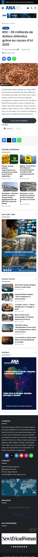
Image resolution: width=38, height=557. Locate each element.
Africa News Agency (11, 49)
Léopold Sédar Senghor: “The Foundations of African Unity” (24, 296)
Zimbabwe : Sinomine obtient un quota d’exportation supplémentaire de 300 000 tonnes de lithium (10, 198)
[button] (34, 529)
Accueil (6, 23)
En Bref (12, 23)
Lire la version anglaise (19, 121)
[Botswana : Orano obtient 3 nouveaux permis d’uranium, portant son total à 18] (28, 186)
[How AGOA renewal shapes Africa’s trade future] (7, 288)
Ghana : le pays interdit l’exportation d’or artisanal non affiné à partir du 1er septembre (9, 171)
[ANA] (13, 8)
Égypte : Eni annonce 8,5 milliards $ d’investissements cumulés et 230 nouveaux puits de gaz (28, 171)
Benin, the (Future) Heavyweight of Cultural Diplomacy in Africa (24, 317)
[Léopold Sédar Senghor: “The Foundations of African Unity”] (7, 297)
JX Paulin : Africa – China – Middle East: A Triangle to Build (25, 307)
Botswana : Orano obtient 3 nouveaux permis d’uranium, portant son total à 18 (27, 197)
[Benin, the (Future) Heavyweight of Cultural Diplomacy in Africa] (7, 318)
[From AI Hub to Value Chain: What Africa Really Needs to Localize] (7, 340)
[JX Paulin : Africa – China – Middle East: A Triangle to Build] (7, 308)
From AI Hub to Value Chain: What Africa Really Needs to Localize (25, 340)
